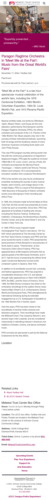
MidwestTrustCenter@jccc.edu (21, 444)
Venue (24, 470)
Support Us (24, 463)
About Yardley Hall (14, 392)
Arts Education (24, 466)
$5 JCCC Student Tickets (17, 396)
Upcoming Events (24, 455)
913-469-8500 (24, 491)
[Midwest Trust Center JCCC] (24, 3)
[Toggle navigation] (5, 3)
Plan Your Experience (24, 459)
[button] (44, 3)
